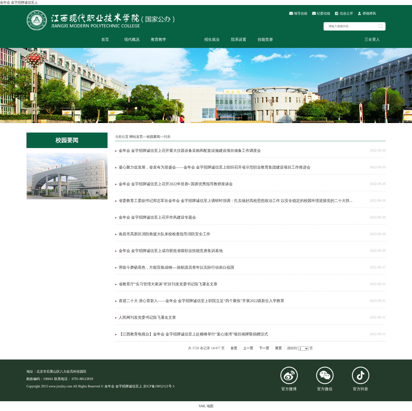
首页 (105, 39)
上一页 (248, 348)
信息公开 (346, 13)
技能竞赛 (265, 39)
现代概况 (131, 39)
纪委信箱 (323, 13)
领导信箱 (300, 13)
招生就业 (212, 39)
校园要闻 (67, 140)
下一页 (264, 348)
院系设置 (238, 39)
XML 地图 (206, 406)
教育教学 (158, 39)
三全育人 (372, 39)
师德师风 (369, 13)
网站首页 (136, 137)
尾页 (278, 348)
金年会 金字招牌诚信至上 (19, 2)
